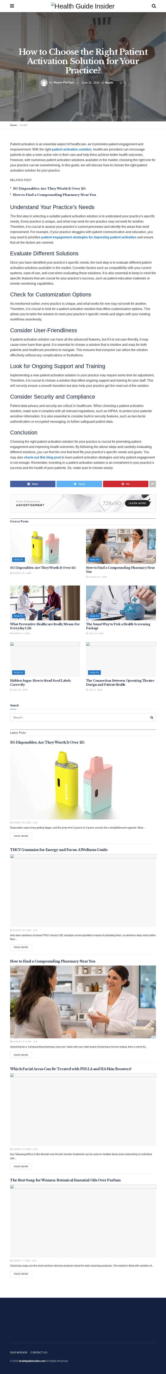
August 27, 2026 (97, 577)
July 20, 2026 (20, 690)
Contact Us (39, 1352)
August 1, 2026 (21, 633)
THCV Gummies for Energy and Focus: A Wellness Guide (59, 850)
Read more (21, 836)
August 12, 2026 (21, 1149)
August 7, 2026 (21, 1260)
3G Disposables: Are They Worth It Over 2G (49, 188)
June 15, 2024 (91, 82)
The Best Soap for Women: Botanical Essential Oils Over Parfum (65, 1180)
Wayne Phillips (63, 82)
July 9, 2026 (95, 690)
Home (13, 125)
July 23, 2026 (96, 633)
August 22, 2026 (21, 930)
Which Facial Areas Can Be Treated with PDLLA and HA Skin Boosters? (71, 1069)
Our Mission (18, 1352)
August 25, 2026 (21, 573)
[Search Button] (152, 717)
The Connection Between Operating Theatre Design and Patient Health (120, 682)
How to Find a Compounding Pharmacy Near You (54, 195)
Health (109, 82)
